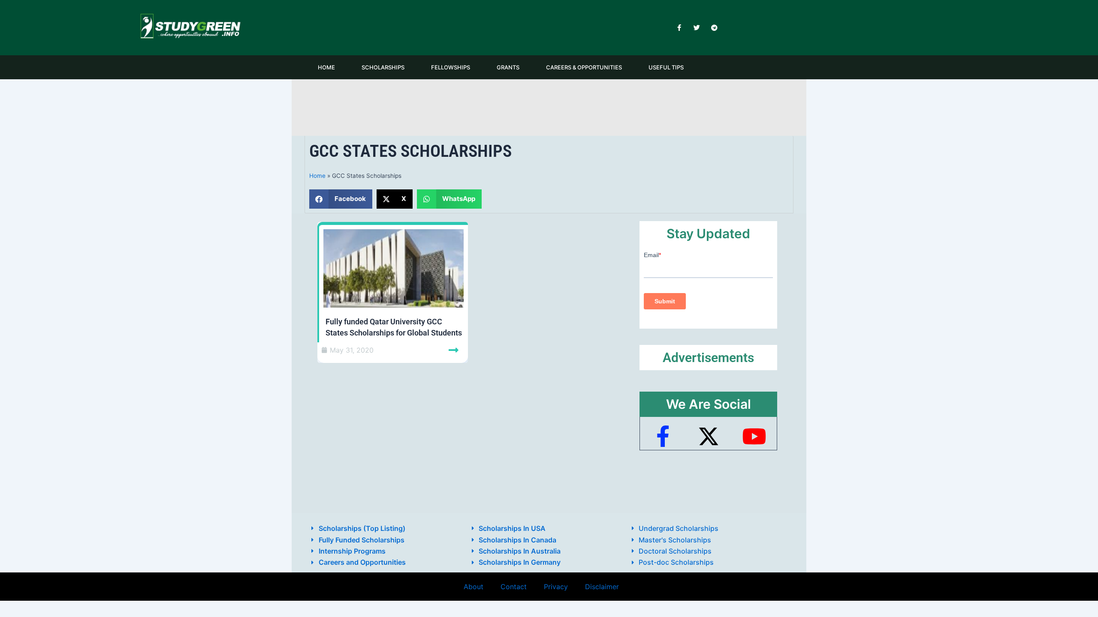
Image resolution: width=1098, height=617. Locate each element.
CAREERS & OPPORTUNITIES (584, 67)
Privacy (556, 586)
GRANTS (508, 67)
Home (317, 175)
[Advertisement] (549, 106)
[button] (340, 199)
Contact (514, 586)
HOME (326, 67)
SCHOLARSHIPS (383, 67)
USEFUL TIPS (666, 67)
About (473, 586)
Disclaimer (602, 586)
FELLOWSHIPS (450, 67)
